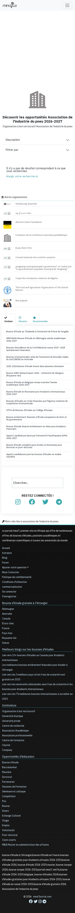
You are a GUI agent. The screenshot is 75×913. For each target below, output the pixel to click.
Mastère (6, 772)
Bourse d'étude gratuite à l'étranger (25, 603)
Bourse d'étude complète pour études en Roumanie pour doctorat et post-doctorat (34, 446)
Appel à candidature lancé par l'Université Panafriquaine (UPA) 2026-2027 (36, 437)
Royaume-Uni (9, 638)
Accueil (6, 548)
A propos (7, 553)
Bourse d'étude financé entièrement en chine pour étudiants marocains (36, 427)
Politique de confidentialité (16, 577)
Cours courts (9, 840)
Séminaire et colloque (14, 791)
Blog (4, 558)
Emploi (5, 825)
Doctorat (7, 777)
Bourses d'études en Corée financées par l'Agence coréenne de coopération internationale (37, 402)
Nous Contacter (10, 572)
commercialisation (12, 587)
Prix (4, 801)
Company (7, 750)
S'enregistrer (9, 596)
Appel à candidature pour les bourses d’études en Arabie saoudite (33, 455)
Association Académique (15, 731)
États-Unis (8, 623)
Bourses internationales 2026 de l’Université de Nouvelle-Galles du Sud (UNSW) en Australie (37, 358)
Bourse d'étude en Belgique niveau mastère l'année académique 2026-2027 (31, 383)
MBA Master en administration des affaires (25, 845)
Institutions (9, 705)
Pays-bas (7, 633)
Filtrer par (12, 150)
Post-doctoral (10, 835)
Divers (5, 811)
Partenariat (8, 782)
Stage (5, 820)
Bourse (6, 806)
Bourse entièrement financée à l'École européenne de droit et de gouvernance (36, 418)
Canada (6, 618)
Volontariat (8, 830)
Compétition (9, 796)
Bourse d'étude (10, 762)
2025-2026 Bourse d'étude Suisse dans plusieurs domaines (35, 366)
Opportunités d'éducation (18, 757)
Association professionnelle (17, 735)
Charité (6, 745)
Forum (5, 562)
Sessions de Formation (14, 787)
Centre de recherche (13, 726)
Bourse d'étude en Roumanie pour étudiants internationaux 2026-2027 (35, 393)
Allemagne (8, 609)
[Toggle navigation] (67, 5)
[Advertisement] (37, 48)
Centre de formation (13, 740)
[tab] (8, 320)
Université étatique (12, 716)
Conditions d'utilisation (14, 582)
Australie (7, 614)
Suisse (5, 643)
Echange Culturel (11, 816)
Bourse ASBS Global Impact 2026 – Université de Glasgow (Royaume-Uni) (35, 374)
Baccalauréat (9, 767)
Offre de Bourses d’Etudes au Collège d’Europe (29, 410)
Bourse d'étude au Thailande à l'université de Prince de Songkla (37, 331)
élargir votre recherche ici (22, 176)
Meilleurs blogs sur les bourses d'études (28, 649)
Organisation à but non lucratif (18, 711)
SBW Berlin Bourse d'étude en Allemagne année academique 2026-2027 (36, 339)
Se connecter (9, 592)
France (5, 628)
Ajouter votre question (14, 567)
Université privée (11, 721)
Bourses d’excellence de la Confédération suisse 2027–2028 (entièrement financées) (35, 349)
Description (13, 140)
